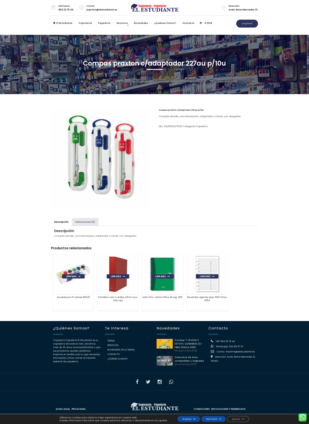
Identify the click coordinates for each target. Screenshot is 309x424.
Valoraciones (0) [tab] (85, 222)
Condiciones (202, 409)
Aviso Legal (63, 409)
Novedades (140, 23)
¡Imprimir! (247, 23)
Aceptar (187, 419)
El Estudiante (64, 23)
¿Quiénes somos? (165, 23)
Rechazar (211, 419)
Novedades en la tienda (121, 349)
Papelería (104, 23)
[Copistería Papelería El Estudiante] (154, 7)
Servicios (122, 23)
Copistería (85, 23)
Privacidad (78, 409)
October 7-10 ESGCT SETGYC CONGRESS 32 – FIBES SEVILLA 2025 (189, 344)
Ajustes (236, 419)
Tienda (111, 340)
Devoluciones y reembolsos (228, 409)
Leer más (71, 276)
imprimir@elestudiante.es (240, 351)
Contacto (188, 23)
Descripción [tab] (61, 222)
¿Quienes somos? (117, 358)
